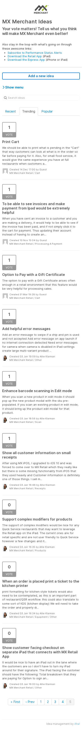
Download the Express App (26, 59)
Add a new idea (41, 76)
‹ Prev (30, 702)
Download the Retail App (25, 56)
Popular (47, 111)
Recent (10, 111)
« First (15, 702)
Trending (28, 111)
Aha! (77, 723)
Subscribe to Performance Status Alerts (35, 52)
